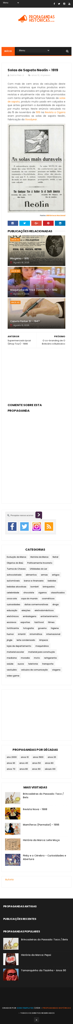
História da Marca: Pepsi (36, 955)
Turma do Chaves (16, 568)
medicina (12, 657)
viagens (56, 669)
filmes (51, 622)
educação (12, 610)
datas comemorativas (36, 604)
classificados (58, 592)
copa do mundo (29, 598)
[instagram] (64, 4)
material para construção (41, 651)
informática (36, 634)
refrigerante (50, 657)
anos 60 (49, 763)
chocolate (28, 592)
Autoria (9, 879)
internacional (53, 634)
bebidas (52, 580)
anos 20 (52, 757)
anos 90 (15, 271)
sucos (21, 663)
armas (44, 574)
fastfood (39, 622)
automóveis (13, 580)
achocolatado (14, 574)
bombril (35, 586)
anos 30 (11, 763)
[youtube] (69, 4)
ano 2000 (12, 757)
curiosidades (13, 604)
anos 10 (35, 75)
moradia (25, 657)
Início (8, 51)
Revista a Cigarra (55, 112)
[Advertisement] (37, 374)
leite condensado (26, 640)
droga (55, 604)
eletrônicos (13, 616)
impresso (45, 75)
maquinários (42, 646)
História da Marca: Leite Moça (41, 840)
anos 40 (15, 302)
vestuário (12, 669)
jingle (9, 640)
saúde (10, 663)
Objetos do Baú (15, 562)
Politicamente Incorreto (39, 562)
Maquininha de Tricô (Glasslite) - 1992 (33, 290)
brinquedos (49, 586)
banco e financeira (33, 580)
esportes (25, 622)
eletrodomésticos (44, 610)
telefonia (33, 663)
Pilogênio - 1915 (19, 258)
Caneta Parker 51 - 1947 (25, 321)
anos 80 (24, 769)
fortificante (13, 628)
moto (37, 657)
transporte (47, 663)
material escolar (15, 651)
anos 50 (36, 763)
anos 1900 (38, 757)
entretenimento (49, 616)
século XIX (50, 769)
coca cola (12, 598)
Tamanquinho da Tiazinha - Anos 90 (43, 970)
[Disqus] (37, 456)
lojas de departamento (19, 646)
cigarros (42, 592)
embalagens (29, 616)
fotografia (28, 628)
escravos (11, 622)
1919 (38, 112)
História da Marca (39, 557)
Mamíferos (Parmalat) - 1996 (41, 824)
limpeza (43, 640)
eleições (26, 610)
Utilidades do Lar (38, 568)
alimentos (31, 574)
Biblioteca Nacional (55, 215)
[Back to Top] (36, 1019)
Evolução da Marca (16, 557)
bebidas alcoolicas (16, 586)
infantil (21, 634)
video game (13, 675)
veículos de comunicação (34, 669)
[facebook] (54, 4)
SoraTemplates (25, 1008)
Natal (55, 557)
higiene (55, 628)
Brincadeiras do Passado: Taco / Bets (44, 939)
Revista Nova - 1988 (35, 809)
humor (10, 634)
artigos (55, 574)
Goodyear (31, 119)
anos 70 (11, 769)
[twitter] (59, 4)
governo (42, 628)
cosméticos (48, 598)
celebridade (13, 592)
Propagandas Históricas (57, 1008)
